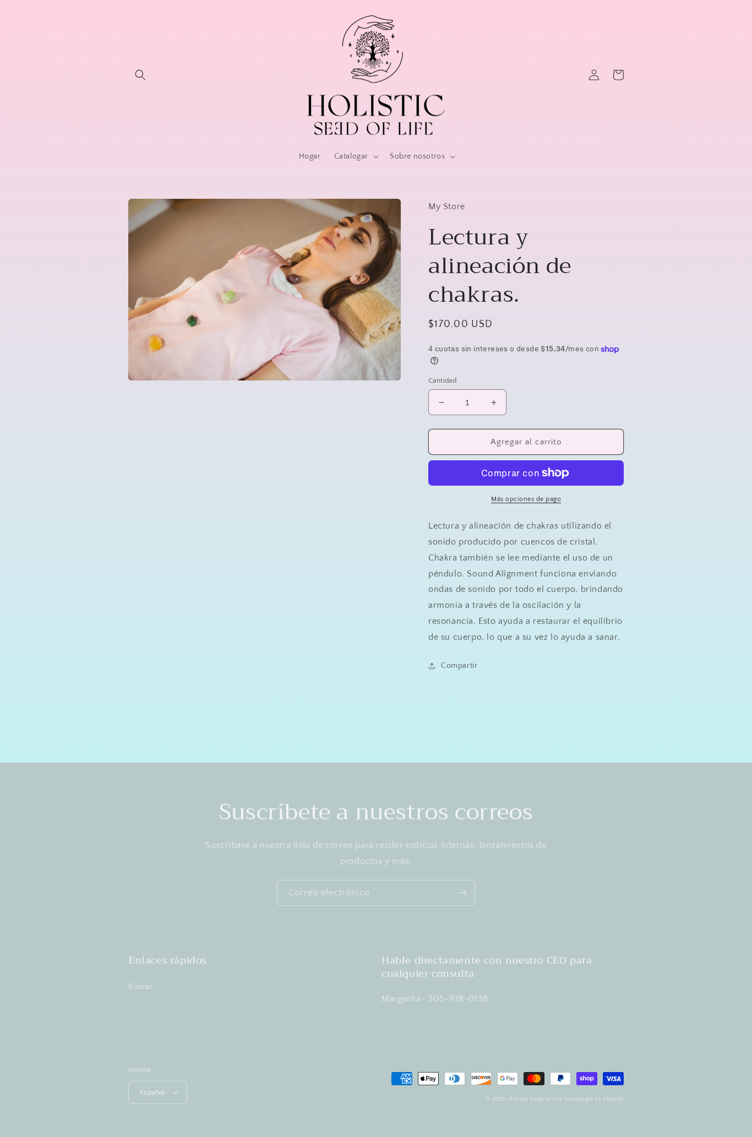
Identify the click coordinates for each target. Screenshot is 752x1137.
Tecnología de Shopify (594, 1099)
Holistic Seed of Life (536, 1099)
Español (152, 1092)
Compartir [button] (459, 665)
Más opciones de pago (526, 499)
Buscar (140, 986)
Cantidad (442, 380)
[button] (140, 75)
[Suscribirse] (462, 893)
